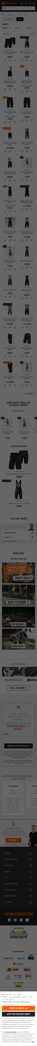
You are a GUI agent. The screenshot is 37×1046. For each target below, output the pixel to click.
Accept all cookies (17, 1008)
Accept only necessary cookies (18, 1014)
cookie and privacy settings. (16, 1001)
